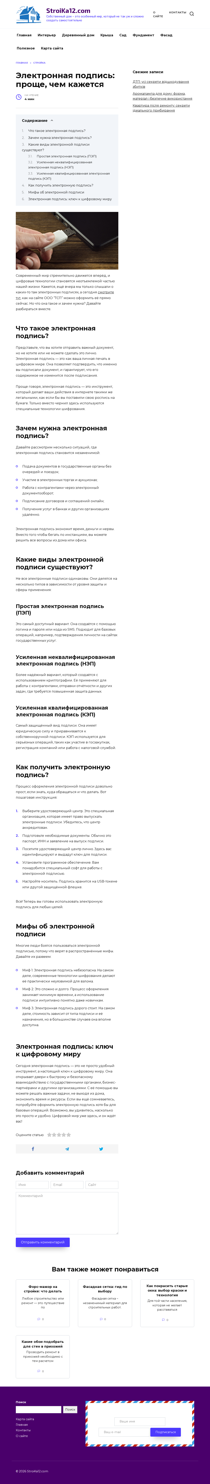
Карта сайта (52, 48)
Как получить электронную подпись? (60, 185)
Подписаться (165, 1432)
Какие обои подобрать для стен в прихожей (43, 1344)
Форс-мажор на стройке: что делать (43, 1289)
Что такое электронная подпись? (57, 131)
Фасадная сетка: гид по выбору (105, 1289)
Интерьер (47, 35)
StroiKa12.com (68, 10)
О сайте (22, 1436)
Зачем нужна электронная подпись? (60, 138)
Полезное (26, 48)
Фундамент (143, 35)
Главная (24, 35)
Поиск (21, 1402)
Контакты (177, 12)
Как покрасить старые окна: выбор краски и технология (167, 1290)
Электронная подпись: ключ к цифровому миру (70, 199)
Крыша (106, 35)
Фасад (166, 35)
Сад (123, 35)
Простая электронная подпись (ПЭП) (67, 156)
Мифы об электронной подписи (56, 192)
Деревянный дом (78, 35)
